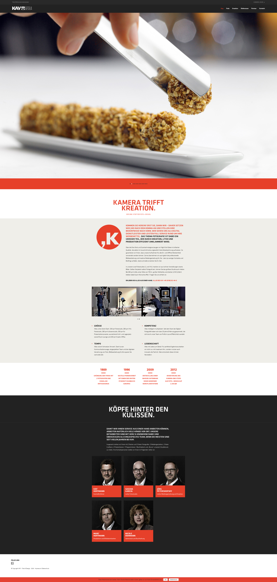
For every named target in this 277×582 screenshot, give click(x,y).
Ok (165, 579)
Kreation (235, 8)
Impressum (38, 568)
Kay (222, 8)
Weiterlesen (173, 579)
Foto (227, 8)
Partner (253, 8)
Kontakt (262, 8)
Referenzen (245, 8)
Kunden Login (258, 2)
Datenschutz (45, 568)
